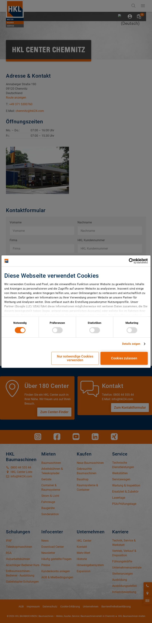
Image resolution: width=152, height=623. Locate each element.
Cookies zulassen (124, 358)
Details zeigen (131, 344)
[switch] (57, 330)
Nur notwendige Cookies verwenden (75, 358)
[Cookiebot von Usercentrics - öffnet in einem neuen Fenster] (131, 261)
